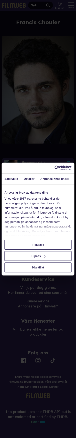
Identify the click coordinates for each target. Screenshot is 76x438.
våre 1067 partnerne (26, 198)
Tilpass (36, 256)
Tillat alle (38, 244)
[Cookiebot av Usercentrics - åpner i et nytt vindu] (55, 168)
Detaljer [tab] (29, 178)
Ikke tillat (38, 267)
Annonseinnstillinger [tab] (54, 178)
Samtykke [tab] (11, 178)
